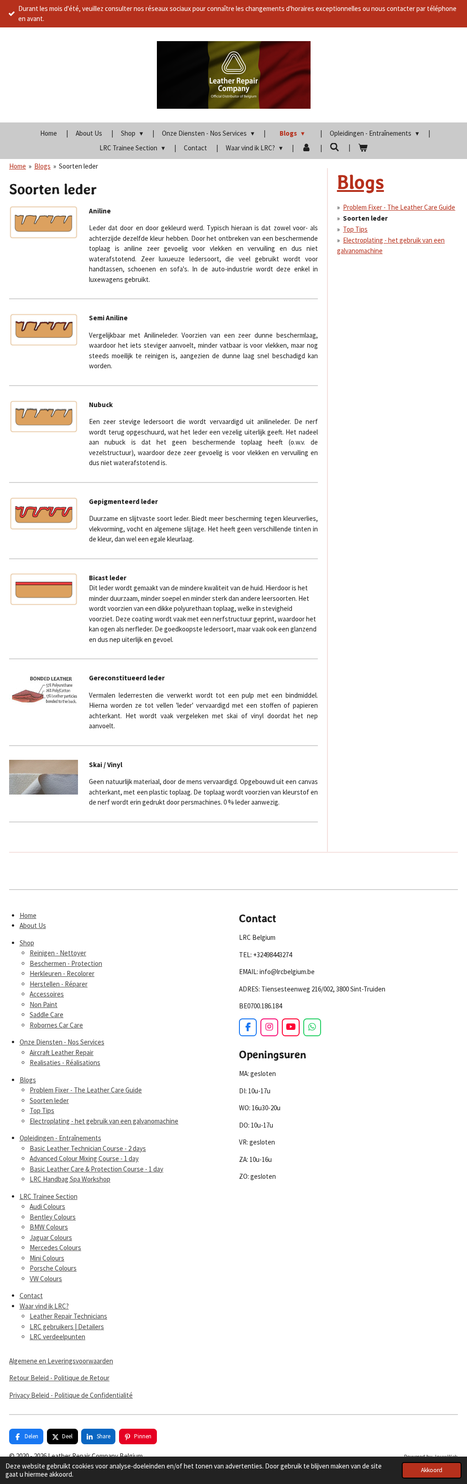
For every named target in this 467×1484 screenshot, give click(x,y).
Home (17, 166)
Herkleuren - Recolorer (62, 973)
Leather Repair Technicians (68, 1316)
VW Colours (46, 1278)
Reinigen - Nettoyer (58, 953)
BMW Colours (49, 1227)
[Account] (306, 148)
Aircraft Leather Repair (61, 1052)
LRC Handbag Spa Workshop (70, 1179)
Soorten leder (78, 166)
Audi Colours (47, 1206)
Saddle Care (46, 1014)
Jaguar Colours (51, 1237)
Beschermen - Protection (66, 963)
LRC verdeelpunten (57, 1336)
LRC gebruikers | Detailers (67, 1326)
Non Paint (43, 1004)
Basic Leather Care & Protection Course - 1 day (96, 1169)
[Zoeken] (334, 147)
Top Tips (355, 229)
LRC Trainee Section (49, 1196)
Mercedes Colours (55, 1247)
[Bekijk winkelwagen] (363, 148)
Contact (31, 1295)
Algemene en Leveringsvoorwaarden (61, 1361)
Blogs (42, 166)
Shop (27, 942)
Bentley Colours (53, 1217)
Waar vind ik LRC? (44, 1306)
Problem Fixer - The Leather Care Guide (399, 207)
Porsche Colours (53, 1268)
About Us (33, 925)
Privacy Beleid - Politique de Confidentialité (71, 1395)
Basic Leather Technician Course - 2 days (88, 1148)
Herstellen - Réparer (59, 984)
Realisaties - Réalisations (65, 1062)
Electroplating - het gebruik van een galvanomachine (104, 1121)
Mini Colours (47, 1258)
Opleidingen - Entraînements (60, 1138)
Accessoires (47, 994)
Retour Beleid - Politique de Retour (59, 1377)
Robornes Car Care (56, 1025)
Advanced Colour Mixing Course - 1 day (84, 1158)
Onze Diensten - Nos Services (62, 1042)
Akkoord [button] (431, 1470)
